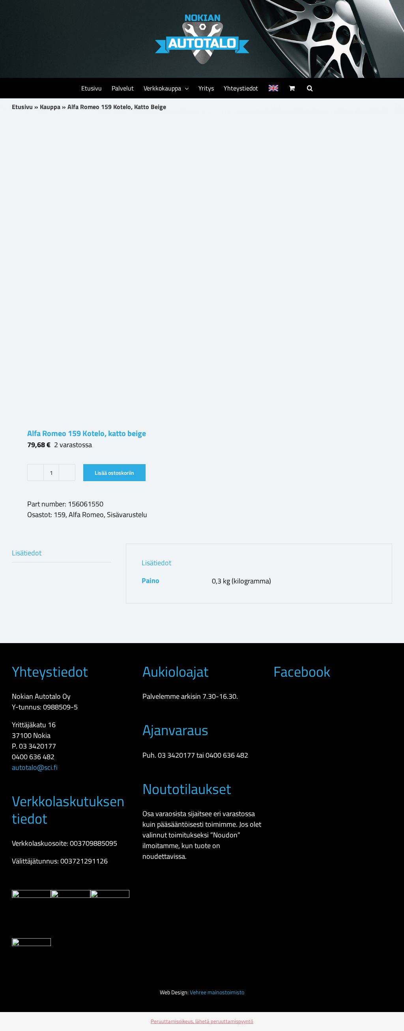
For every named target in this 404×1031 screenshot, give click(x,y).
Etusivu (22, 106)
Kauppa (50, 106)
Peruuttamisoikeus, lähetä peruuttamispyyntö (202, 1021)
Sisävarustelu (127, 514)
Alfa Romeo (86, 514)
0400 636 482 (33, 756)
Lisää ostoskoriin (114, 472)
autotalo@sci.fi (35, 767)
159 (59, 514)
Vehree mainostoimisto (217, 992)
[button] (310, 88)
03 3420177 (37, 746)
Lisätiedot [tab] (26, 552)
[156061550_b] (103, 271)
